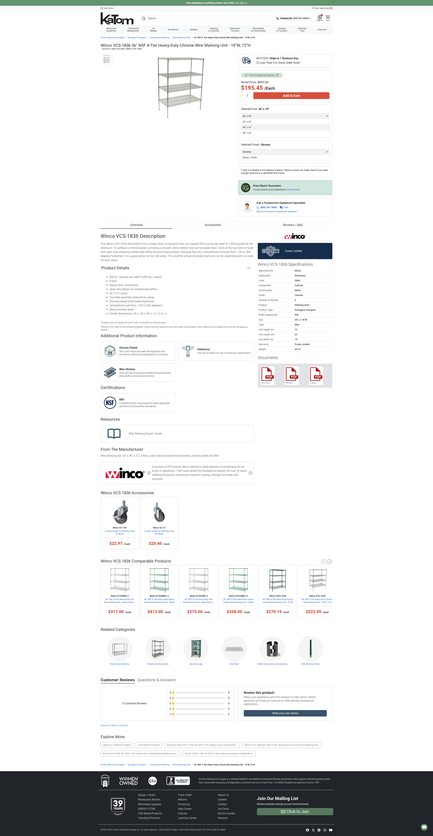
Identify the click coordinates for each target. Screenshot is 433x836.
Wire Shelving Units (181, 37)
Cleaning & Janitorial (214, 29)
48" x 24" (247, 133)
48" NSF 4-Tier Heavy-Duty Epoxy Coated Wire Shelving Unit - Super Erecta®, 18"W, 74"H (159, 602)
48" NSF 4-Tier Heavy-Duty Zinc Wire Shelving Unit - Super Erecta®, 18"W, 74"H (119, 602)
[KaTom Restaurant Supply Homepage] (117, 18)
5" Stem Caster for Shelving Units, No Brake (159, 532)
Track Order (185, 795)
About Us (223, 795)
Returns (182, 799)
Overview (136, 225)
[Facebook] (307, 830)
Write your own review (285, 713)
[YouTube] (330, 830)
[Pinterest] (319, 830)
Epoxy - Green (250, 157)
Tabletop (194, 29)
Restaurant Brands (149, 799)
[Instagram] (324, 830)
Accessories (213, 225)
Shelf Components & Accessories (272, 664)
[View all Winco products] (295, 235)
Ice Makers (153, 29)
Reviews (223, 818)
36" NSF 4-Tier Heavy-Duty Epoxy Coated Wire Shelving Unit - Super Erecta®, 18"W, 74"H (238, 602)
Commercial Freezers (149, 745)
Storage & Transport (282, 29)
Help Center (109, 8)
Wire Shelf (234, 664)
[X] (313, 830)
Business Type (302, 29)
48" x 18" (247, 127)
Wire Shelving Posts (311, 664)
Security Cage (196, 664)
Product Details (115, 268)
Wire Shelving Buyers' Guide (145, 433)
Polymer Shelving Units (157, 664)
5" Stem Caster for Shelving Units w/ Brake (120, 532)
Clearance (322, 29)
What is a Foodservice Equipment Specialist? (276, 211)
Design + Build (146, 795)
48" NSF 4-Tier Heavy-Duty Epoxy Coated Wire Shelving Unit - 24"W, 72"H (278, 602)
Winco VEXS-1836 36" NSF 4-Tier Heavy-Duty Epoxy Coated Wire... (219, 753)
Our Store (223, 808)
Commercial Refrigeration (133, 29)
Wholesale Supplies (149, 804)
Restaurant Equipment (111, 29)
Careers (222, 799)
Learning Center (187, 818)
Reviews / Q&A (293, 225)
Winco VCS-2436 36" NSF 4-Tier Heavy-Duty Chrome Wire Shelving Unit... (140, 753)
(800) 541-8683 (268, 207)
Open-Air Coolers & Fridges (117, 745)
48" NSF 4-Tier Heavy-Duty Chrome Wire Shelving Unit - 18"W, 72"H (317, 600)
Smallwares (173, 29)
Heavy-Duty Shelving (119, 664)
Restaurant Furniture (235, 29)
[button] (320, 18)
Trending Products (149, 818)
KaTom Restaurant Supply (112, 37)
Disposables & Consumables (258, 29)
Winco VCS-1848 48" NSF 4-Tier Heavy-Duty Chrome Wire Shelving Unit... (282, 745)
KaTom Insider (226, 813)
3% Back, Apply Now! (320, 8)
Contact (222, 804)
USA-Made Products (150, 813)
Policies (182, 813)
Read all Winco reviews (114, 725)
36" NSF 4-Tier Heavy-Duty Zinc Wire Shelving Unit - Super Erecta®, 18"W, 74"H (198, 602)
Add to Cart (291, 96)
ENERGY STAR (146, 808)
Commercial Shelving (159, 37)
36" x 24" (247, 121)
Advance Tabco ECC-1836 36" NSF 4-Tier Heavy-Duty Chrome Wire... (202, 745)
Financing (184, 804)
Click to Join (298, 811)
